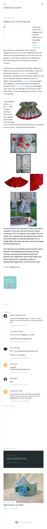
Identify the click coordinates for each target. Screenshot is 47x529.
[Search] (42, 3)
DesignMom (26, 81)
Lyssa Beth (14, 391)
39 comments (16, 462)
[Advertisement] (23, 427)
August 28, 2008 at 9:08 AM (19, 358)
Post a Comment (9, 406)
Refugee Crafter (12, 7)
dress (10, 104)
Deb (11, 364)
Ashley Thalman (16, 315)
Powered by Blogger (25, 522)
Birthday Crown (13, 505)
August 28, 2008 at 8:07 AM (19, 342)
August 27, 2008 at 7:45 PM (19, 325)
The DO (13, 348)
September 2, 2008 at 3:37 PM (19, 401)
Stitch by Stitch (17, 458)
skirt (8, 107)
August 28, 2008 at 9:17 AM (19, 372)
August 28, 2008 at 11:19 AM (19, 385)
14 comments (13, 509)
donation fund (24, 73)
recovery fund (19, 86)
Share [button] (5, 304)
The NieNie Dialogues (35, 45)
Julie (11, 378)
